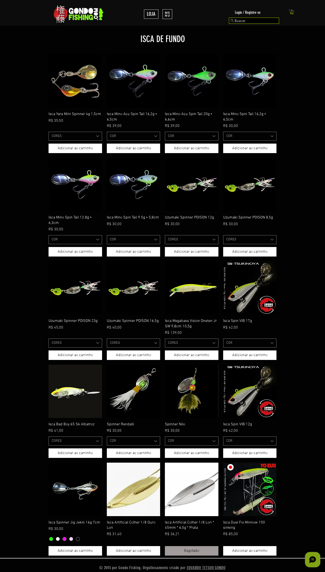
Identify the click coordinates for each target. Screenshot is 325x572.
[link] (292, 12)
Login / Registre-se (248, 12)
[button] (167, 14)
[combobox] (75, 136)
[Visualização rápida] (75, 81)
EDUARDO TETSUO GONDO (206, 567)
